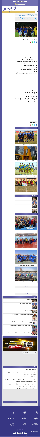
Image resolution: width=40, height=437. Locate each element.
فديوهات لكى (36, 423)
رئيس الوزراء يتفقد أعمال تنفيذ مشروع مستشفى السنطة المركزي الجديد (26, 388)
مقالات (37, 412)
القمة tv (13, 411)
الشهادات (13, 423)
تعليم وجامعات (12, 424)
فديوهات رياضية (23, 419)
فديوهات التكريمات (35, 424)
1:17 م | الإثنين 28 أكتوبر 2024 (31, 39)
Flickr (17, 1)
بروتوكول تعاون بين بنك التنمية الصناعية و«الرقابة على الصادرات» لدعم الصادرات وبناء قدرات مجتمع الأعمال (24, 206)
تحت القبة (36, 417)
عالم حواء (13, 419)
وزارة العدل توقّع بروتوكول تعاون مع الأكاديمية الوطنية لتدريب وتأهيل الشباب (26, 386)
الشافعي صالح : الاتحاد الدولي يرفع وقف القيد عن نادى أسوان (26, 144)
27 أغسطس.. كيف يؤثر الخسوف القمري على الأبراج (25, 303)
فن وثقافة (24, 411)
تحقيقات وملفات (35, 411)
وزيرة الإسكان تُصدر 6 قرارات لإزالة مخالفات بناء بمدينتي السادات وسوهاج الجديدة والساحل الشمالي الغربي (18, 333)
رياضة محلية (36, 418)
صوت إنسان (24, 425)
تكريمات (25, 423)
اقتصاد (25, 413)
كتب (34, 37)
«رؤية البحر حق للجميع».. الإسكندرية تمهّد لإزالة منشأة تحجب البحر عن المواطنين (21, 325)
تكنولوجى (24, 414)
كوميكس (24, 412)
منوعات (36, 414)
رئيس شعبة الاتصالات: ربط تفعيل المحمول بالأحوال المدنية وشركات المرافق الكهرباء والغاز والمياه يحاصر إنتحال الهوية (18, 322)
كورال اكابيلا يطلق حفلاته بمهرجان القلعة (26, 299)
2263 (23, 39)
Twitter (24, 1)
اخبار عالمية (12, 413)
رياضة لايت (36, 419)
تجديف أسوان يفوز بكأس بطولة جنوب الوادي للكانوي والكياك (26, 265)
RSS (15, 1)
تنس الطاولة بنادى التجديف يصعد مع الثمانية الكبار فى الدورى (26, 248)
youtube (21, 1)
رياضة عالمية (24, 418)
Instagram (19, 1)
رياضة (13, 417)
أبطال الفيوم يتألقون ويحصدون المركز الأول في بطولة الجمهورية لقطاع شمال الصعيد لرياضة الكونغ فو (26, 231)
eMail (14, 1)
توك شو (36, 413)
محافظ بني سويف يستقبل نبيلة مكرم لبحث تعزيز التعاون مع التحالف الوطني (22, 314)
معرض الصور (24, 424)
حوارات (13, 412)
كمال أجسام (12, 425)
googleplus (22, 1)
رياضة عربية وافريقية (11, 418)
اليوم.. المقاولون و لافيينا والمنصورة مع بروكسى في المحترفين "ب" (26, 176)
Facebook (26, 1)
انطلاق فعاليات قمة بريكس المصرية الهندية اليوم (25, 310)
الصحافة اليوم (12, 414)
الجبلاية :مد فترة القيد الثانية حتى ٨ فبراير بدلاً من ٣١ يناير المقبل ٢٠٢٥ (26, 160)
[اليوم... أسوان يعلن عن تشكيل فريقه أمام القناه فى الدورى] (32, 42)
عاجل (37, 425)
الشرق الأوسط (24, 417)
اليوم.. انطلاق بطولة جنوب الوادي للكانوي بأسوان (26, 281)
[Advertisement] (26, 50)
